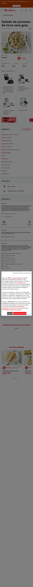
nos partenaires (17, 277)
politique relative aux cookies (13, 309)
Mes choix (9, 313)
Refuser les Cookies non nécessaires (22, 272)
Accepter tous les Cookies (19, 313)
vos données (19, 282)
